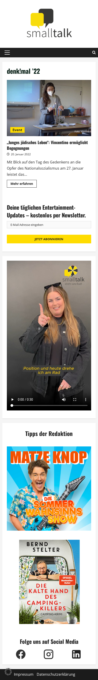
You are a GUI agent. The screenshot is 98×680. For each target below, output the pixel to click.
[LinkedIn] (76, 654)
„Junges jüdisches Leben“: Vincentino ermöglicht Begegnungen (49, 108)
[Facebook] (21, 654)
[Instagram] (48, 654)
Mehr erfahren (23, 184)
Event (17, 129)
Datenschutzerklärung (56, 674)
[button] (7, 52)
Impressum (24, 674)
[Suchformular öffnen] (94, 52)
